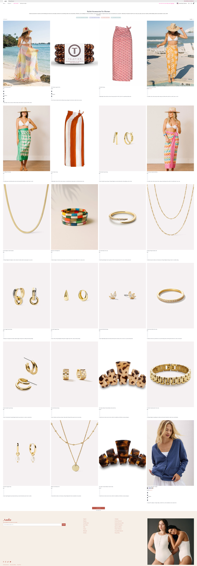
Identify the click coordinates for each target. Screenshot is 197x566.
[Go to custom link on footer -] (170, 541)
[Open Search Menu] (188, 3)
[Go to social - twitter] (10, 561)
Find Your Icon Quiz (23, 3)
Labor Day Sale (15, 3)
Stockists (84, 532)
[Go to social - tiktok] (8, 561)
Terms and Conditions (13, 564)
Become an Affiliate (118, 526)
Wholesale (85, 530)
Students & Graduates (118, 524)
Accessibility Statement (119, 530)
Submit (63, 524)
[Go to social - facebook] (3, 561)
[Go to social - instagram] (5, 561)
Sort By (191, 19)
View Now (172, 3)
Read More (98, 14)
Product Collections (118, 528)
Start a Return (85, 524)
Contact (84, 528)
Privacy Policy (117, 532)
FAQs (84, 526)
